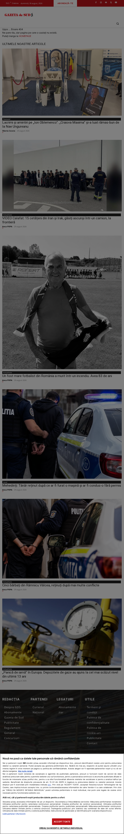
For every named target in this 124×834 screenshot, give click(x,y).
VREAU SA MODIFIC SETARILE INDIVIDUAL (61, 828)
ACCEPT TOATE (62, 821)
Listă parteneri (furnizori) (14, 814)
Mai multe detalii (25, 771)
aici (49, 784)
